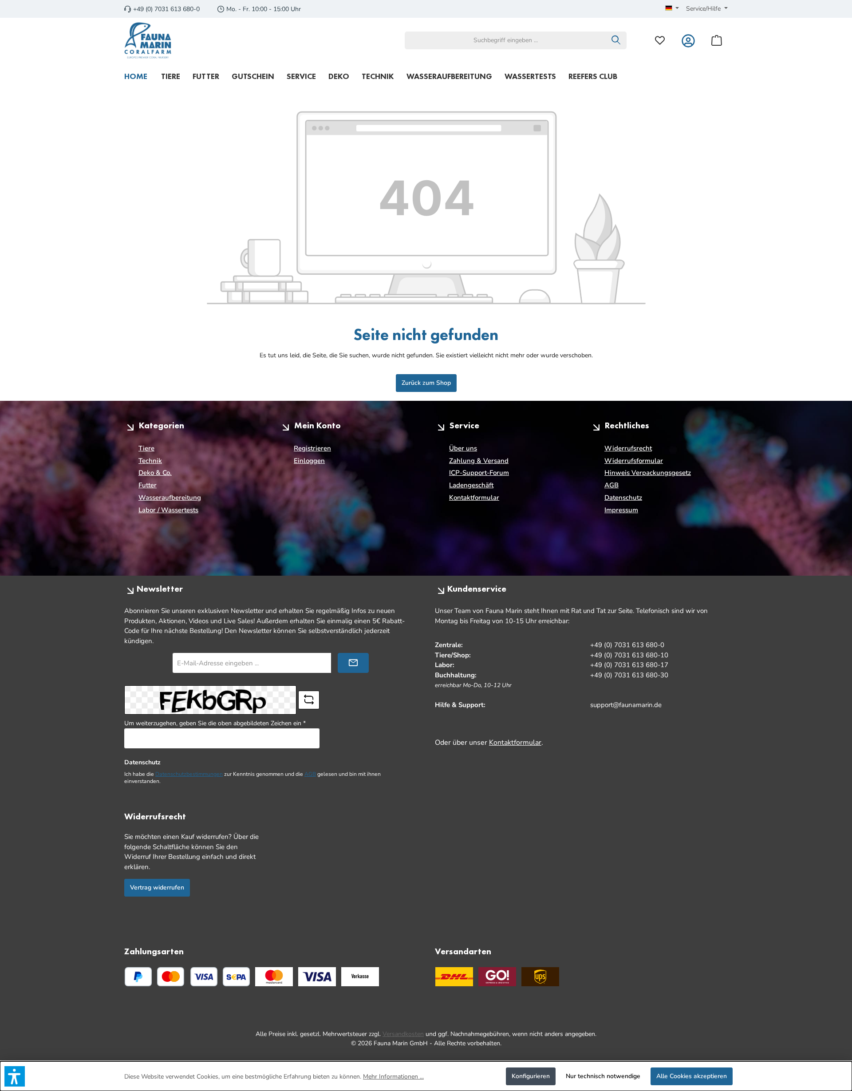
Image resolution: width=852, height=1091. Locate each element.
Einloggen (309, 460)
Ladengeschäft (471, 485)
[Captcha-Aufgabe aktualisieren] (309, 700)
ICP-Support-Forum (479, 472)
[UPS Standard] (540, 977)
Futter (147, 485)
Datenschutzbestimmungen (189, 774)
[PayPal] (138, 977)
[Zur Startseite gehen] (148, 40)
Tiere (146, 448)
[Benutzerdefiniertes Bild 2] (317, 977)
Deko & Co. (155, 472)
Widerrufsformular (633, 460)
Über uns (463, 448)
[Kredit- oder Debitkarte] (187, 977)
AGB (611, 485)
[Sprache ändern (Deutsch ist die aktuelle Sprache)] (672, 8)
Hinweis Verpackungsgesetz (647, 472)
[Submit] (353, 663)
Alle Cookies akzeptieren (691, 1076)
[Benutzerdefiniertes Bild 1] (274, 977)
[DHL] (454, 977)
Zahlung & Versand (479, 460)
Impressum (621, 510)
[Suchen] (616, 40)
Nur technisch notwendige (603, 1076)
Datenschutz (623, 497)
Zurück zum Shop (426, 383)
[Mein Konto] (688, 40)
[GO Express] (497, 977)
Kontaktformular (474, 497)
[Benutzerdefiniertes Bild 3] (360, 977)
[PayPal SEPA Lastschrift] (236, 977)
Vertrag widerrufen (157, 887)
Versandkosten (403, 1034)
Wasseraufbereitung (169, 497)
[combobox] (505, 40)
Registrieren (312, 448)
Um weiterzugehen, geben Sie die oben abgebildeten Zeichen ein (215, 723)
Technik (150, 460)
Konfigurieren (531, 1076)
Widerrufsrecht (628, 448)
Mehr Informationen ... (393, 1076)
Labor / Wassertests (168, 510)
